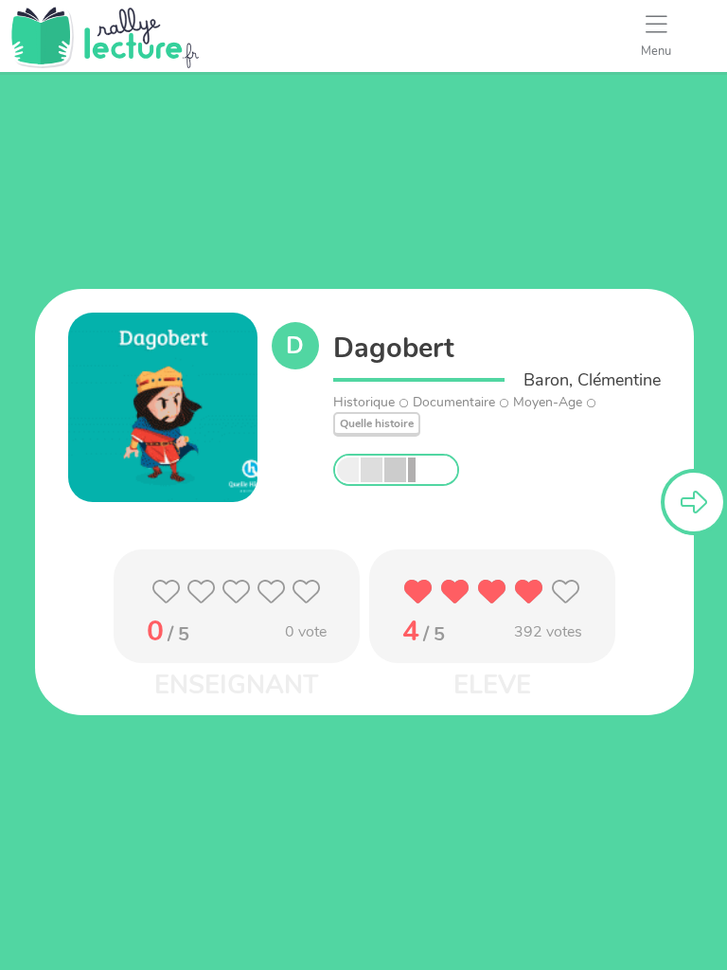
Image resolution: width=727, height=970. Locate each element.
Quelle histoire (377, 423)
